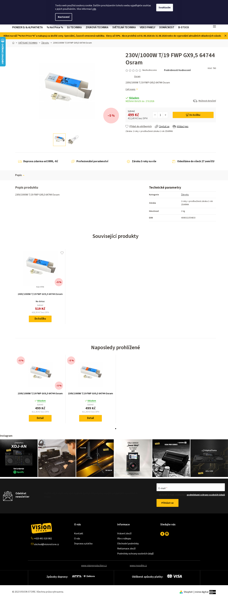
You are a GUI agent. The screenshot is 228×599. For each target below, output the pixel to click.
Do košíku (194, 115)
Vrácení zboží (124, 533)
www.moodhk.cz (138, 565)
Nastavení (63, 17)
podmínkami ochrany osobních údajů (206, 494)
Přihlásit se (167, 503)
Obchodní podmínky (128, 543)
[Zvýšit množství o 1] (165, 115)
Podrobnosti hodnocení (177, 70)
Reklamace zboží (126, 548)
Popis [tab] (18, 175)
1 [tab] (115, 428)
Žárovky (185, 194)
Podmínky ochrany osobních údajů (135, 553)
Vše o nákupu (124, 538)
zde (94, 9)
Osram (137, 76)
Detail (40, 418)
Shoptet (188, 592)
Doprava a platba (83, 543)
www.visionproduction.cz (94, 565)
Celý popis (130, 89)
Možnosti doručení (207, 100)
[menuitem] (28, 27)
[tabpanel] (40, 389)
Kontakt (78, 533)
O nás (77, 538)
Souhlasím (165, 7)
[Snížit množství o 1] (154, 115)
